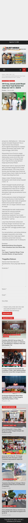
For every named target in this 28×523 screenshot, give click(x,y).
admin (4, 90)
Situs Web (5, 301)
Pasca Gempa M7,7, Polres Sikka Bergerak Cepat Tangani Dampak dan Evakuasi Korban (14, 418)
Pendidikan (6, 336)
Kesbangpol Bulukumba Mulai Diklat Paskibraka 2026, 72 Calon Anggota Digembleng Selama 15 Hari (14, 385)
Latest (18, 334)
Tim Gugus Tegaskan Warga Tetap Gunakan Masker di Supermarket (13, 252)
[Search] (20, 69)
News (15, 479)
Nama (4, 289)
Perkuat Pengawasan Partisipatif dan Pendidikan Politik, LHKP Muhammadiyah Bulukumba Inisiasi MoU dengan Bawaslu (14, 358)
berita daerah (5, 80)
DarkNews (10, 521)
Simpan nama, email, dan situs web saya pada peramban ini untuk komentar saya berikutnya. (14, 308)
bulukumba (13, 334)
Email (4, 295)
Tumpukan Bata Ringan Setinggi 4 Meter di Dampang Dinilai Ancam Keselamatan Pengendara (14, 472)
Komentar (5, 268)
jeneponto (12, 80)
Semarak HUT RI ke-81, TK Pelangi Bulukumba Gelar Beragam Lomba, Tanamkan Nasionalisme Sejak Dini (14, 445)
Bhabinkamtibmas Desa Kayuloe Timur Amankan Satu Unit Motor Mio (13, 245)
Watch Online (24, 70)
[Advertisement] (14, 14)
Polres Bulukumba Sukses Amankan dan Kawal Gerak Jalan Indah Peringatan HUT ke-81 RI (14, 499)
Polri (15, 425)
